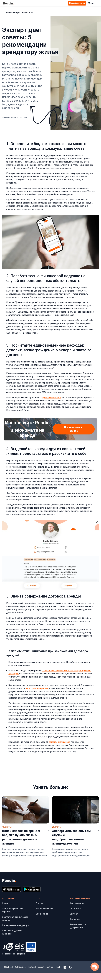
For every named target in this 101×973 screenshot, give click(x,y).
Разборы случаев (45, 908)
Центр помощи (77, 903)
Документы (75, 908)
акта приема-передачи (37, 688)
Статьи (39, 903)
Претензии (74, 919)
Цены (5, 903)
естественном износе (59, 742)
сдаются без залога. (51, 397)
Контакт (73, 914)
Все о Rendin (42, 914)
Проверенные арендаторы (15, 925)
